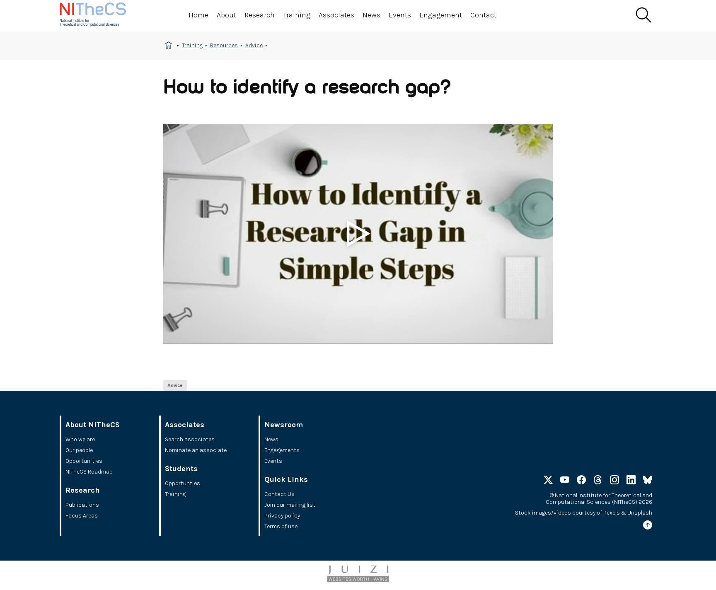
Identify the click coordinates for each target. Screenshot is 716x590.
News (371, 14)
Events (400, 14)
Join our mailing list (289, 504)
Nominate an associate (196, 450)
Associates (336, 14)
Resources (224, 45)
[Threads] (597, 481)
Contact (483, 14)
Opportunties (182, 483)
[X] (548, 481)
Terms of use (281, 526)
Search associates (190, 439)
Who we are (80, 439)
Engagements (282, 450)
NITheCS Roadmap (89, 471)
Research (259, 14)
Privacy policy (282, 515)
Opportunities (83, 460)
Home (198, 14)
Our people (79, 450)
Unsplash (639, 512)
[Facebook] (581, 481)
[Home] (101, 15)
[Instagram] (614, 481)
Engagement (440, 14)
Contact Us (279, 494)
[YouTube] (564, 481)
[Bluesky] (647, 481)
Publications (82, 504)
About (226, 14)
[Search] (643, 15)
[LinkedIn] (631, 481)
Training (296, 14)
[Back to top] (647, 526)
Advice (254, 45)
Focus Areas (81, 515)
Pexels (611, 512)
